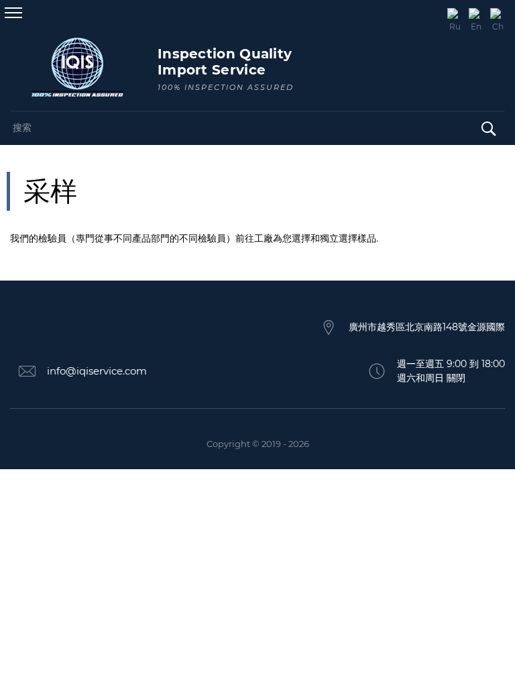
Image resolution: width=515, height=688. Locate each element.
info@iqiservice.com (97, 370)
